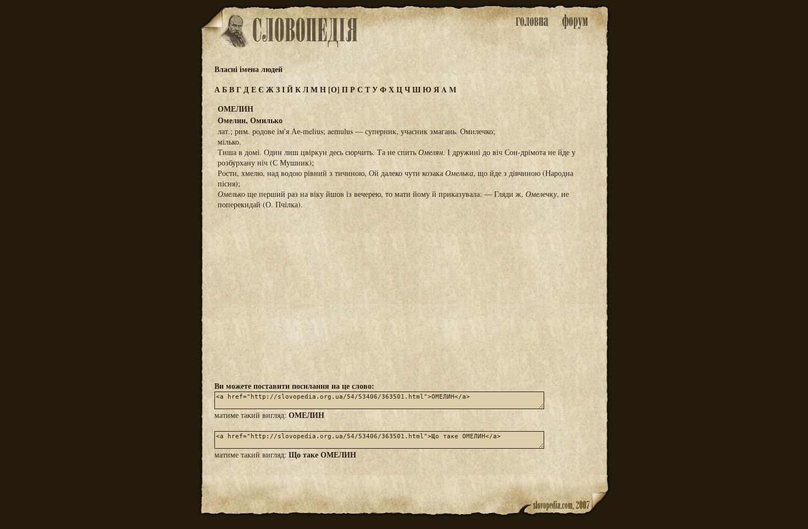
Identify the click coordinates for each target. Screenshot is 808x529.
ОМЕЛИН (306, 415)
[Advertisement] (404, 294)
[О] (334, 89)
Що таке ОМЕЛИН (322, 454)
